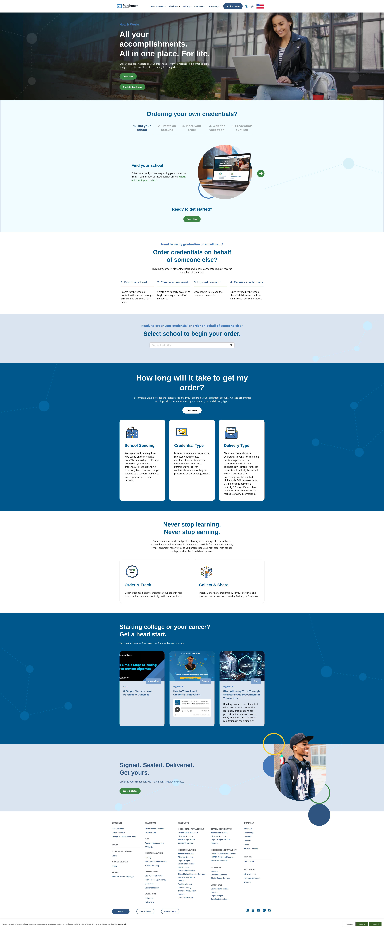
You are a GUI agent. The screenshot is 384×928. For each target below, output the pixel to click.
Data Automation (185, 897)
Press (246, 844)
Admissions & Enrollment (156, 861)
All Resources (250, 874)
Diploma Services (185, 836)
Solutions (149, 898)
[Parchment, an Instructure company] (127, 6)
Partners (247, 836)
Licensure (149, 884)
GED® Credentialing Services (223, 853)
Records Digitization (186, 839)
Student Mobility (152, 865)
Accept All (375, 924)
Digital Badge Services (220, 878)
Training (247, 882)
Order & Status (118, 832)
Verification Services (187, 870)
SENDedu (149, 847)
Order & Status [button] (130, 791)
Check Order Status (132, 87)
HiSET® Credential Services (222, 857)
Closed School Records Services (191, 874)
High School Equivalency (155, 880)
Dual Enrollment (185, 884)
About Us (248, 828)
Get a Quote (249, 861)
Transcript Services (186, 853)
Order (120, 911)
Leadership (249, 832)
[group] (192, 129)
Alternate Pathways (219, 860)
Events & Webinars (252, 878)
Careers (247, 840)
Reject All (362, 924)
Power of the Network (154, 828)
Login (114, 856)
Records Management (154, 843)
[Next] (260, 173)
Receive (181, 894)
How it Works (118, 828)
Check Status (192, 410)
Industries (149, 902)
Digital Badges (184, 860)
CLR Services (183, 867)
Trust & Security (251, 848)
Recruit (181, 880)
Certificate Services (186, 864)
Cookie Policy (122, 924)
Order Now (128, 76)
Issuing (148, 857)
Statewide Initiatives (153, 876)
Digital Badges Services (221, 839)
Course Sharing (184, 887)
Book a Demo (233, 6)
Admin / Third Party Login (123, 876)
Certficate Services (219, 874)
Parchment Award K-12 (188, 833)
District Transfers (185, 843)
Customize (349, 924)
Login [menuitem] (251, 6)
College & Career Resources (124, 836)
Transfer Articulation (187, 891)
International (150, 832)
